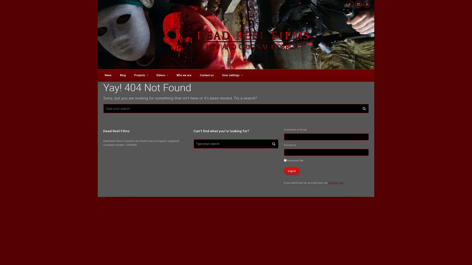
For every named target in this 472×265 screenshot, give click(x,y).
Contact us (207, 75)
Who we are (184, 75)
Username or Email (295, 129)
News (108, 75)
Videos (160, 75)
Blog (123, 75)
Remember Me (294, 160)
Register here (336, 183)
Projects (139, 75)
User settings (231, 75)
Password (290, 145)
